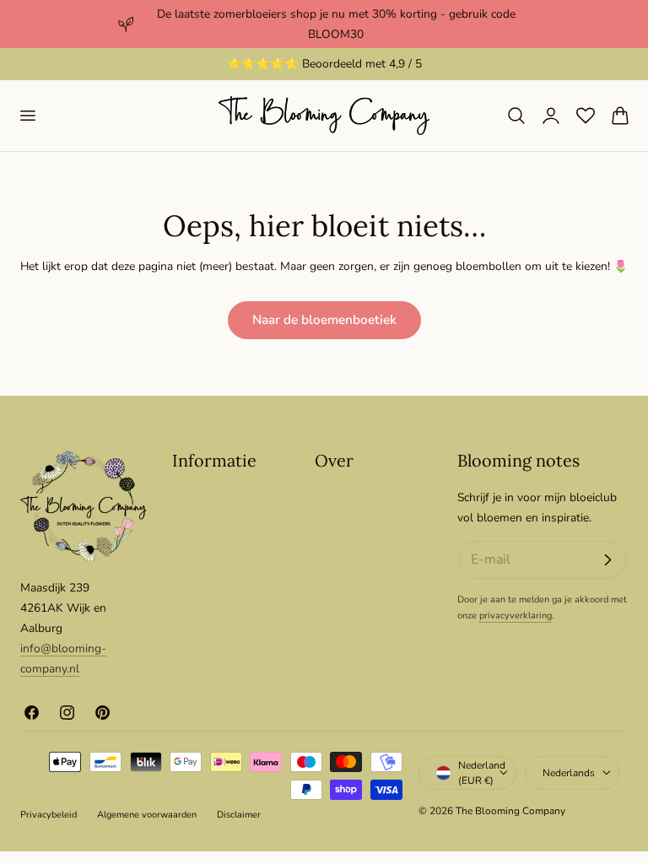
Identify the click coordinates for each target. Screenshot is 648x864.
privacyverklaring (515, 615)
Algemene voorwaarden (147, 814)
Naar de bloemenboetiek (324, 319)
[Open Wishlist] (585, 115)
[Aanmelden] (607, 560)
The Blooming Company (510, 811)
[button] (27, 115)
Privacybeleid (48, 814)
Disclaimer (239, 814)
